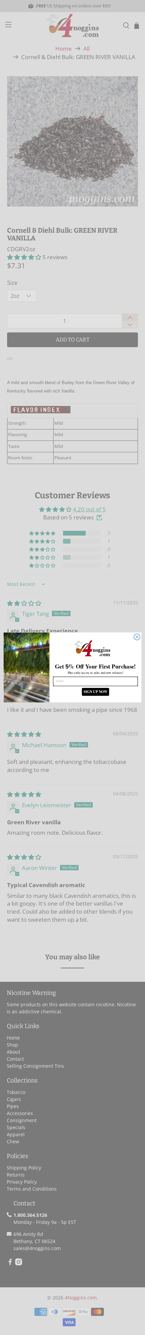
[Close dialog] (137, 637)
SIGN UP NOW (95, 691)
